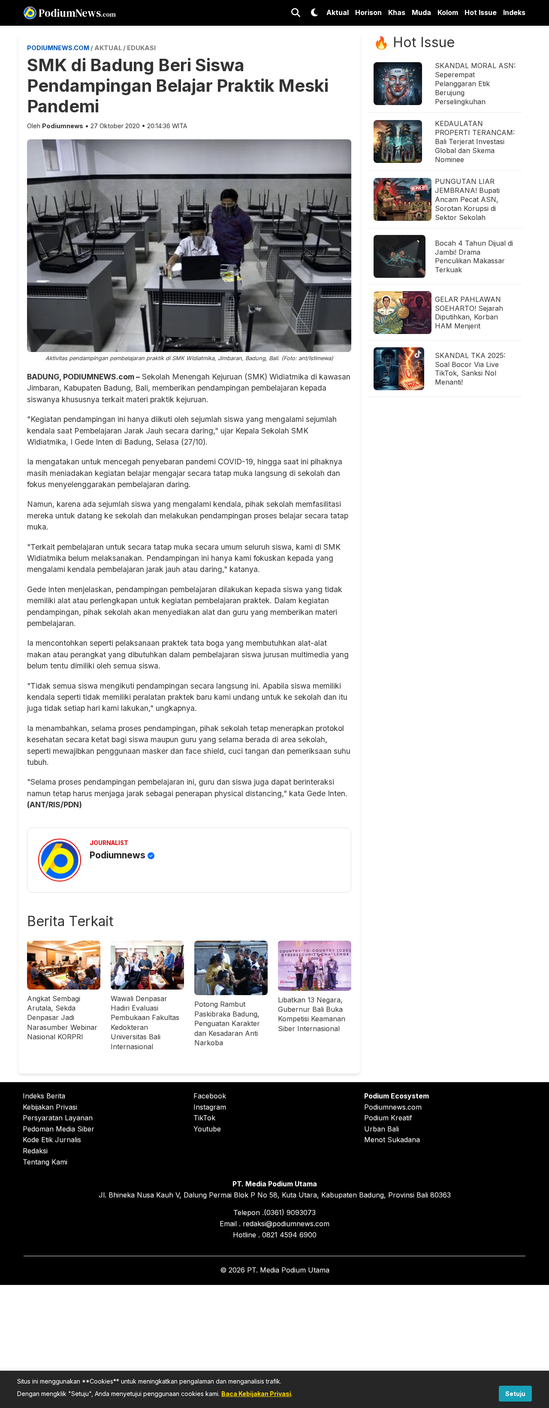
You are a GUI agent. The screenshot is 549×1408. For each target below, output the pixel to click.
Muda (421, 12)
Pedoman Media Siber (58, 1129)
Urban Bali (381, 1129)
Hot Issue (481, 12)
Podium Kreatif (388, 1117)
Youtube (207, 1129)
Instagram (209, 1107)
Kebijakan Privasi (50, 1107)
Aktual (337, 12)
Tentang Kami (45, 1162)
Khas (396, 12)
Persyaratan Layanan (58, 1117)
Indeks (514, 12)
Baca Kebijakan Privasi (256, 1393)
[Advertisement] (274, 1345)
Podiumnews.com (393, 1107)
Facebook (209, 1096)
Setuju (515, 1393)
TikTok (204, 1117)
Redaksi (35, 1150)
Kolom (447, 12)
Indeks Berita (44, 1096)
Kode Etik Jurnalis (52, 1139)
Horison (368, 12)
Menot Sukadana (392, 1139)
